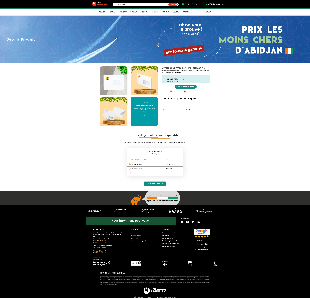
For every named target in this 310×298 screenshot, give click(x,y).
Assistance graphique (136, 236)
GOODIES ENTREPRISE (176, 12)
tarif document (177, 277)
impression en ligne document (195, 277)
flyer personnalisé (103, 277)
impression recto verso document (111, 279)
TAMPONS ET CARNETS (102, 12)
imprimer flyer (196, 276)
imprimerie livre (146, 281)
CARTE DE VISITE (91, 12)
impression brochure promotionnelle (132, 282)
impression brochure (154, 281)
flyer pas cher (111, 277)
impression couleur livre (196, 279)
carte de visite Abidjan (137, 276)
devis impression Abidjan (168, 276)
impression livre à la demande (125, 281)
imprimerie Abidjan (104, 276)
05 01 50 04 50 (214, 5)
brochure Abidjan (151, 276)
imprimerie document (153, 279)
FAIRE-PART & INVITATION (166, 12)
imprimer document (170, 277)
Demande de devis (135, 233)
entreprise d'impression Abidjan (179, 276)
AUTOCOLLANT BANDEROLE (123, 12)
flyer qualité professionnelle (150, 277)
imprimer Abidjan (120, 276)
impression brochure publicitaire (117, 282)
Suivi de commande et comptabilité (102, 245)
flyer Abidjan (144, 276)
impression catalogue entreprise (111, 284)
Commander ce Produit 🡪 (156, 184)
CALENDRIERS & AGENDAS (186, 12)
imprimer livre (168, 279)
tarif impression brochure (172, 281)
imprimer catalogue (153, 282)
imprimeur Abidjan (128, 276)
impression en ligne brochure (183, 281)
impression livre (162, 279)
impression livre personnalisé (137, 281)
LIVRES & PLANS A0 (197, 12)
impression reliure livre (113, 281)
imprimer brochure (162, 281)
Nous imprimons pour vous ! (131, 221)
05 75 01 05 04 (175, 212)
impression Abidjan (112, 276)
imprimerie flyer (117, 277)
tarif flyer (202, 276)
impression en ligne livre (186, 279)
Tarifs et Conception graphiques (139, 241)
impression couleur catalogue (188, 282)
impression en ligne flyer (127, 277)
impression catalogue (144, 282)
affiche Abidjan (159, 276)
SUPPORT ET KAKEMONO (155, 12)
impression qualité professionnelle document (127, 279)
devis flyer (206, 276)
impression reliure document (142, 279)
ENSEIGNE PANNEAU (144, 12)
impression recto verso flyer (138, 277)
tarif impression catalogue (163, 282)
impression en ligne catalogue (176, 282)
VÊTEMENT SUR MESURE (133, 12)
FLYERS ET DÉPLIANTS (112, 12)
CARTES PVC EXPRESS (208, 12)
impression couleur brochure (195, 281)
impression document (161, 277)
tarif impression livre (176, 279)
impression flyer (190, 276)
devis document (184, 277)
